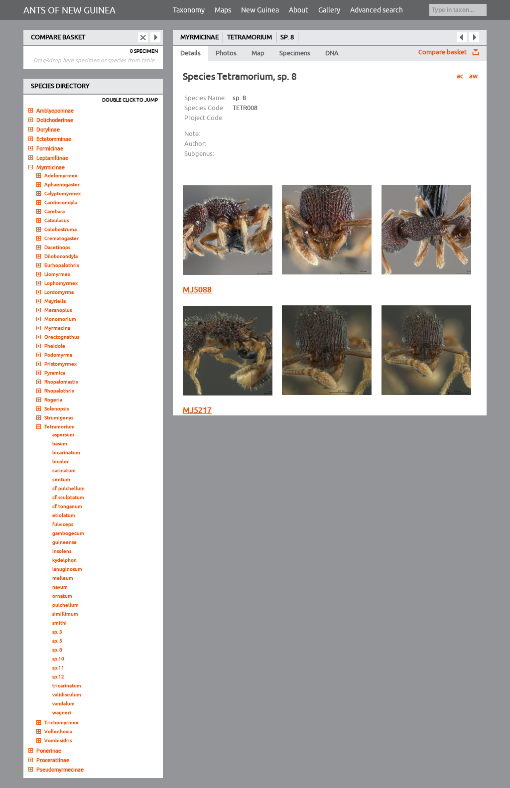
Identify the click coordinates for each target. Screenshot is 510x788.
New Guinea (260, 10)
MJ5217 (197, 410)
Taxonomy (189, 10)
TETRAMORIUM (249, 37)
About (298, 10)
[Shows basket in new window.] (155, 37)
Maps (223, 10)
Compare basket (442, 52)
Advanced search (376, 10)
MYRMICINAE (199, 37)
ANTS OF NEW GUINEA (69, 10)
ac (460, 76)
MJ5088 (197, 290)
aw (473, 76)
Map (258, 53)
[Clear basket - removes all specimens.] (143, 37)
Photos (226, 53)
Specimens (294, 53)
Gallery (329, 10)
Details (190, 53)
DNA (332, 53)
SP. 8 (287, 37)
